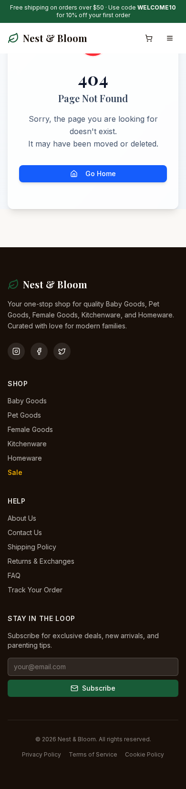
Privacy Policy (41, 754)
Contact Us (25, 532)
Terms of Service (93, 754)
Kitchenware (27, 444)
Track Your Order (35, 590)
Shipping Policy (32, 547)
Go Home (100, 173)
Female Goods (30, 429)
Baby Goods (27, 401)
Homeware (25, 458)
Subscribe (98, 688)
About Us (22, 518)
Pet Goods (24, 415)
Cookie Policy (144, 754)
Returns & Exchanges (41, 561)
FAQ (14, 575)
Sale (15, 472)
